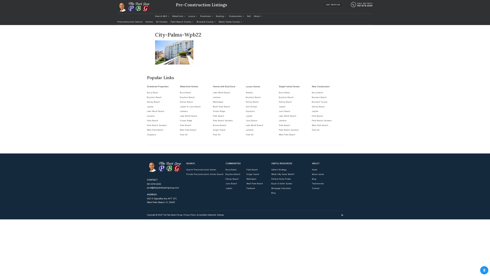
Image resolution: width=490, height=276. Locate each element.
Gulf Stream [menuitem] (251, 107)
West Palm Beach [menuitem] (155, 130)
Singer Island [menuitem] (219, 130)
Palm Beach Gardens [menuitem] (157, 125)
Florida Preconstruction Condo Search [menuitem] (205, 174)
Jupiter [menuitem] (150, 107)
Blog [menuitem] (273, 193)
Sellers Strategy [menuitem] (279, 170)
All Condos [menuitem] (162, 22)
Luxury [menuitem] (192, 16)
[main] (245, 45)
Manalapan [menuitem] (218, 102)
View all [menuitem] (184, 135)
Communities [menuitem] (236, 16)
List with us (333, 5)
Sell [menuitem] (249, 16)
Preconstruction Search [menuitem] (130, 22)
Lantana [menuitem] (151, 116)
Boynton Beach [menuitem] (154, 97)
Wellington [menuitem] (251, 179)
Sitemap (220, 215)
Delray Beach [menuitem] (153, 102)
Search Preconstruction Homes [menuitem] (201, 170)
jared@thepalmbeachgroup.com (163, 187)
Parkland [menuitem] (251, 188)
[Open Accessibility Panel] (484, 270)
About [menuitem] (257, 16)
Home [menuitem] (314, 170)
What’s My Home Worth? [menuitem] (283, 174)
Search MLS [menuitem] (161, 16)
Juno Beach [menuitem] (251, 121)
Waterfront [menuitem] (178, 16)
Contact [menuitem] (316, 188)
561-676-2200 (154, 184)
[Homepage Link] (133, 6)
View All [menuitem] (250, 135)
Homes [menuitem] (149, 22)
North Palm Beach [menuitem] (221, 107)
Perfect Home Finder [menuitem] (281, 179)
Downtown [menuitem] (206, 16)
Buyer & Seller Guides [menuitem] (281, 184)
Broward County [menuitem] (205, 22)
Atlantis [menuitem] (249, 93)
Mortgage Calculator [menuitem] (281, 188)
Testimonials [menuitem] (318, 184)
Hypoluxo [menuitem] (250, 111)
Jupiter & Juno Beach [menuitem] (190, 107)
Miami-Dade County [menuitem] (230, 22)
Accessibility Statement (206, 215)
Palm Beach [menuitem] (152, 121)
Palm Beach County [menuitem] (181, 22)
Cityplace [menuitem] (151, 135)
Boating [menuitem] (220, 16)
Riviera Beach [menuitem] (219, 125)
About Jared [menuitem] (318, 174)
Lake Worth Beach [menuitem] (155, 111)
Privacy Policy (189, 215)
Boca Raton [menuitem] (152, 93)
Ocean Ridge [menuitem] (186, 121)
